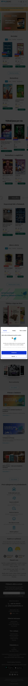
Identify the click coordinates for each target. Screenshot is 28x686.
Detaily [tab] (14, 330)
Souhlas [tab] (5, 330)
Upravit (13, 356)
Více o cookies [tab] (23, 330)
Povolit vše (14, 352)
